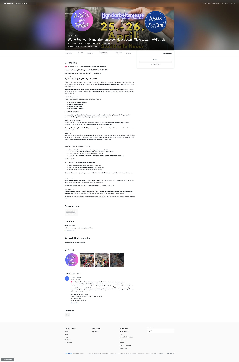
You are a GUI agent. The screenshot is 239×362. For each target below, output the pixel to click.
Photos (128, 53)
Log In (227, 3)
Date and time (80, 53)
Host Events (215, 3)
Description (68, 53)
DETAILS (155, 59)
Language (150, 327)
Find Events (206, 3)
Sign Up (233, 3)
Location (90, 53)
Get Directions (69, 230)
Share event (156, 64)
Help (222, 3)
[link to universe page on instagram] (171, 354)
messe (67, 315)
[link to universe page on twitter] (168, 354)
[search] (16, 3)
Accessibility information (104, 53)
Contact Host (75, 303)
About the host (118, 53)
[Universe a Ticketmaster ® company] (74, 354)
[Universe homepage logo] (8, 3)
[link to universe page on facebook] (173, 354)
